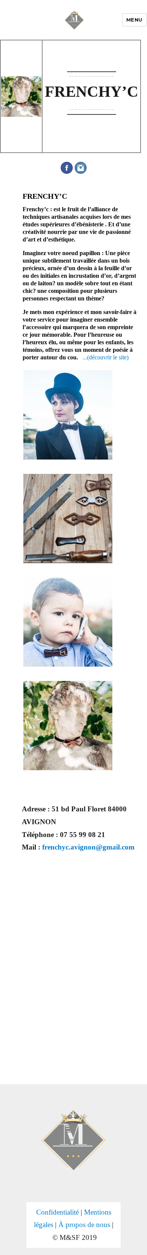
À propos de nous (84, 1225)
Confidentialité (57, 1212)
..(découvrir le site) (106, 357)
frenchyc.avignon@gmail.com (88, 847)
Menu (134, 20)
